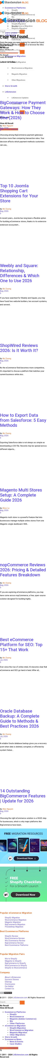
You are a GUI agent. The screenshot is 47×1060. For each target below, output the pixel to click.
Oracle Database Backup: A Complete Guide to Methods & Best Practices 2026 (19, 719)
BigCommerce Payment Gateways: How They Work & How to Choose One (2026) (23, 110)
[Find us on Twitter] (1, 1050)
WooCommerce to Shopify (16, 965)
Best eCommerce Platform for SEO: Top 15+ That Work (21, 644)
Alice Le (6, 508)
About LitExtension (13, 977)
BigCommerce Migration (15, 924)
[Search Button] (22, 32)
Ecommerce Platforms (15, 8)
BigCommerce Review (14, 943)
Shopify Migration (19, 62)
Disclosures (10, 984)
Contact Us (9, 988)
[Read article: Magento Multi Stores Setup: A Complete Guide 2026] (23, 468)
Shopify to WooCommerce (16, 968)
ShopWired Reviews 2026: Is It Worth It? (19, 348)
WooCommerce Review (15, 938)
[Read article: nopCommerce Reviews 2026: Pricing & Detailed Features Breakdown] (23, 543)
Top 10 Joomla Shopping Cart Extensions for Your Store (19, 193)
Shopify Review (11, 936)
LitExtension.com (20, 997)
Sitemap (8, 982)
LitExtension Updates (20, 98)
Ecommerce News (13, 1039)
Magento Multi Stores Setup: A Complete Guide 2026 (21, 495)
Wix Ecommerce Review (15, 940)
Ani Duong (7, 209)
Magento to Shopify (13, 961)
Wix (11, 1021)
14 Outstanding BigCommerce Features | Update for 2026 (23, 796)
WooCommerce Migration (15, 920)
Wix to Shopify (11, 959)
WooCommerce (17, 1016)
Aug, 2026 (4, 128)
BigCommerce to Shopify (15, 963)
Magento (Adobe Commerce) (23, 1019)
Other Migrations (17, 1035)
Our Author (9, 986)
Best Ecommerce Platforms (16, 945)
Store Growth (11, 1037)
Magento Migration (13, 922)
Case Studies (16, 1044)
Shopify (15, 10)
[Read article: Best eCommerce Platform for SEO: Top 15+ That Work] (23, 617)
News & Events (16, 1041)
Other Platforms (17, 1023)
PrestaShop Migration (14, 927)
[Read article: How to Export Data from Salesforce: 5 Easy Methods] (23, 393)
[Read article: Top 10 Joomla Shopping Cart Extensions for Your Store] (23, 164)
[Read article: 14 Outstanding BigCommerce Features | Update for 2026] (23, 769)
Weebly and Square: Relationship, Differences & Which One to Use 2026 (19, 273)
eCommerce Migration (15, 56)
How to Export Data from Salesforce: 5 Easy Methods (23, 420)
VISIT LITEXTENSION (9, 129)
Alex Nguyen (8, 126)
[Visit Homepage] (22, 2)
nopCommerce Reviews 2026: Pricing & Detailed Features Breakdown (23, 569)
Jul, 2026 (4, 660)
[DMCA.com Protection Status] (6, 993)
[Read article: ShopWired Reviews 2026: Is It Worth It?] (23, 323)
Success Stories (12, 979)
